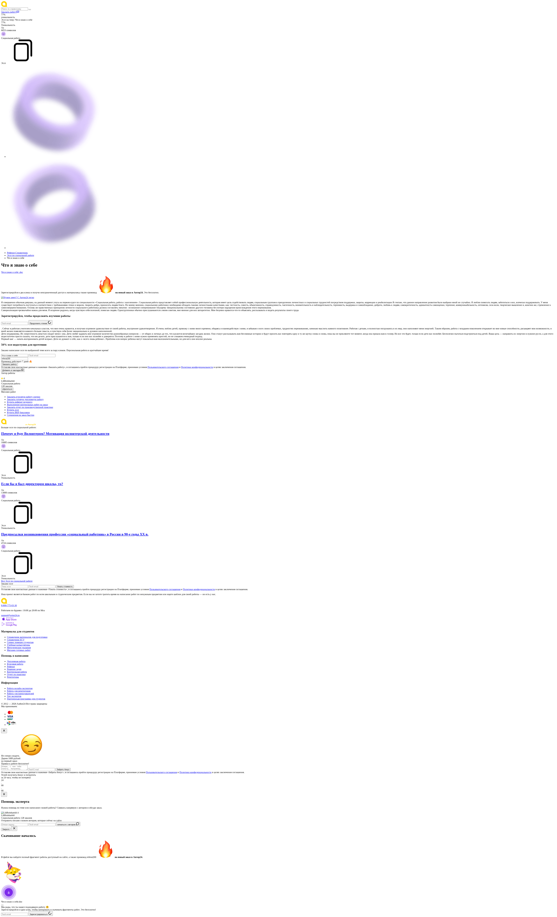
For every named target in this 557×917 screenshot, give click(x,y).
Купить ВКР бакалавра (18, 412)
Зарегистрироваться (39, 914)
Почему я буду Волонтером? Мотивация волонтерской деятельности (55, 433)
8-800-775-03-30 (9, 605)
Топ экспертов (14, 696)
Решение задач (14, 669)
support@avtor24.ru (10, 615)
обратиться (7, 389)
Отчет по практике (16, 674)
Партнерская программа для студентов (26, 699)
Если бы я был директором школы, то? (32, 484)
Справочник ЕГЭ (15, 639)
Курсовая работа (15, 664)
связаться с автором (66, 824)
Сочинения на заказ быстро (20, 415)
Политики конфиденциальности (197, 367)
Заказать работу (9, 12)
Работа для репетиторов (19, 691)
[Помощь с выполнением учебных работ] (17, 297)
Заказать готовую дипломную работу (25, 399)
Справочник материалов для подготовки (27, 637)
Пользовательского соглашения (163, 367)
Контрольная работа (17, 672)
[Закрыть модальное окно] (4, 730)
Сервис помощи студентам (20, 642)
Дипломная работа (16, 661)
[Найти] (30, 9)
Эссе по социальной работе (20, 255)
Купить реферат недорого (19, 402)
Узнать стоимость (65, 586)
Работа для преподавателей (20, 693)
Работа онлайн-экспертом (19, 688)
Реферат (11, 666)
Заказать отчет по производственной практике (30, 407)
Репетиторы (13, 677)
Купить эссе (13, 410)
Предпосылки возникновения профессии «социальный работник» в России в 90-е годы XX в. (74, 534)
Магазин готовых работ (18, 650)
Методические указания (19, 647)
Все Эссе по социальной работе (16, 581)
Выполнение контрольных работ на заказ (27, 404)
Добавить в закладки (11, 370)
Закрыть (6, 829)
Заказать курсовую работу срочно (23, 397)
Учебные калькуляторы (18, 645)
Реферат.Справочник (17, 253)
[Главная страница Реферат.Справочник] (20, 6)
